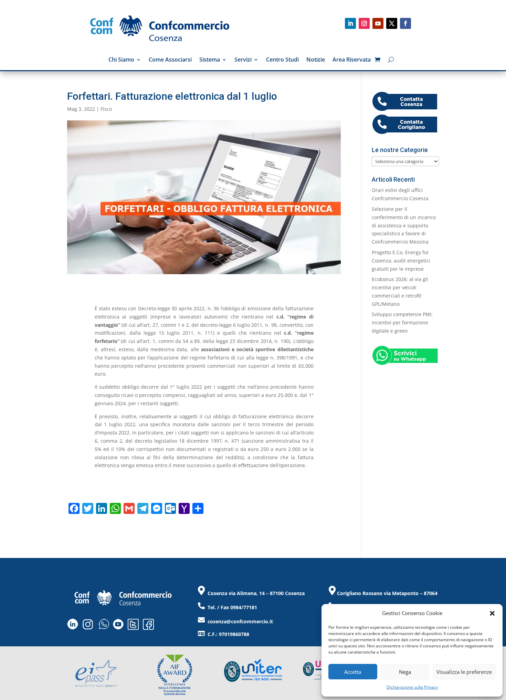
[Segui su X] (391, 23)
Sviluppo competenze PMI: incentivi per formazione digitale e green (402, 322)
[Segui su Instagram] (364, 23)
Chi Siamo (121, 60)
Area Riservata (352, 60)
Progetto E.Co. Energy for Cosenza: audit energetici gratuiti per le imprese (401, 260)
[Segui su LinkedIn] (350, 23)
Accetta (352, 671)
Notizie (315, 60)
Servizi (243, 60)
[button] (492, 613)
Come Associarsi (170, 60)
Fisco (106, 109)
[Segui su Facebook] (405, 23)
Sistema (209, 60)
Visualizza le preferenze (464, 671)
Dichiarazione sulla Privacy (412, 687)
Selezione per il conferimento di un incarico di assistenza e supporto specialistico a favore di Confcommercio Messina (404, 225)
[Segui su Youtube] (377, 23)
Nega (405, 671)
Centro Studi (282, 60)
